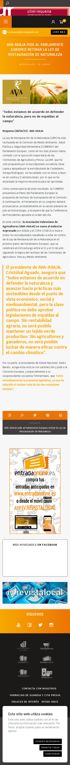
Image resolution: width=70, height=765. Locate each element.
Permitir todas (50, 747)
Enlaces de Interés (25, 701)
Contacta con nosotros (39, 688)
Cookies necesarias (48, 741)
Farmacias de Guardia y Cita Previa (35, 695)
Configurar (52, 754)
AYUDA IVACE (50, 701)
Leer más (59, 32)
